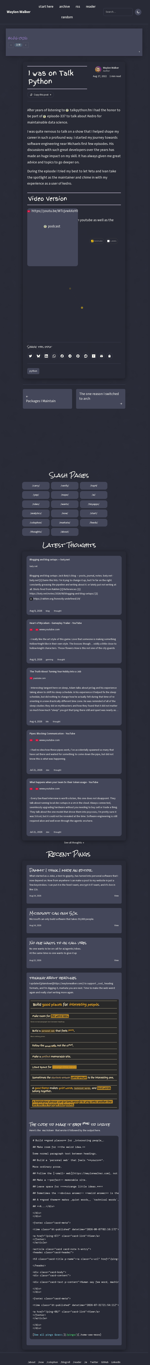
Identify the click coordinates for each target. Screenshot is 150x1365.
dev (47, 770)
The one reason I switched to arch (99, 396)
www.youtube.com (49, 629)
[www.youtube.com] (32, 630)
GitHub (104, 1362)
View (116, 895)
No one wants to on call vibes (58, 943)
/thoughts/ (36, 532)
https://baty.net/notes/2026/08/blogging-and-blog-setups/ (62, 594)
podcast (54, 226)
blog (48, 611)
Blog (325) (18, 38)
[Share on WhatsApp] (54, 356)
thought (57, 611)
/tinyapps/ (93, 504)
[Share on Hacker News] (94, 356)
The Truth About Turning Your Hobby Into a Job (55, 671)
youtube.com (39, 678)
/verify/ (65, 486)
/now (41, 1362)
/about (31, 1362)
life (47, 721)
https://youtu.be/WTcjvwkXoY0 (54, 211)
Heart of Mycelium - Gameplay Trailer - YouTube (56, 623)
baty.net (34, 566)
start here (46, 6)
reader (90, 6)
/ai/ (93, 495)
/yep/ (36, 495)
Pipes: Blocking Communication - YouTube (52, 733)
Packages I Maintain (41, 401)
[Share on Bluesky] (38, 356)
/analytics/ (36, 513)
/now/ (65, 513)
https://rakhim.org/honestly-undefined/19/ (56, 599)
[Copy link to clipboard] (109, 356)
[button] (74, 42)
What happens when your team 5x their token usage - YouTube (64, 782)
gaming (49, 659)
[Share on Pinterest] (78, 356)
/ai (85, 1362)
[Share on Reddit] (85, 356)
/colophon (52, 1362)
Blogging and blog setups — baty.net (50, 559)
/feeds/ (94, 523)
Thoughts (81, 545)
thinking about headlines (52, 978)
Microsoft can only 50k (53, 913)
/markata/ (64, 523)
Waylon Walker (19, 11)
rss (78, 6)
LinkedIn (115, 1362)
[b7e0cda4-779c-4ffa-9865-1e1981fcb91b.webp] (74, 1054)
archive (64, 6)
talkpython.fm (81, 110)
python (33, 371)
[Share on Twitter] (30, 356)
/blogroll (65, 1362)
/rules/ (36, 504)
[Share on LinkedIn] (46, 356)
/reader (77, 1362)
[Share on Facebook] (62, 356)
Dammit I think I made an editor (60, 870)
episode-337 (56, 116)
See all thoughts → (74, 843)
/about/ (65, 532)
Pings (82, 854)
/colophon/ (36, 523)
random (67, 17)
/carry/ (36, 486)
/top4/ (93, 486)
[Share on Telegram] (70, 356)
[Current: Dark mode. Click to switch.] (138, 12)
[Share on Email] (101, 356)
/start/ (93, 513)
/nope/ (65, 495)
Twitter (94, 1362)
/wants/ (65, 504)
